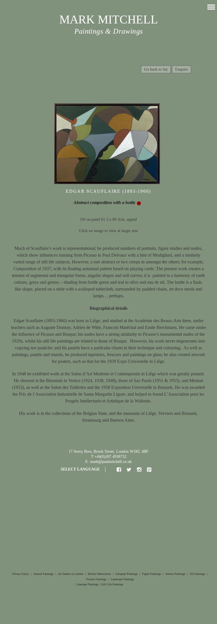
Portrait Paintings (96, 579)
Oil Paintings (197, 573)
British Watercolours (99, 573)
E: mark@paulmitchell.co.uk (108, 462)
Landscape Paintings (122, 579)
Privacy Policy (20, 573)
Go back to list (156, 69)
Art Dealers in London (70, 573)
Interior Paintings (175, 573)
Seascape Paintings (87, 584)
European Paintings (127, 573)
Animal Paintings (43, 573)
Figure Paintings (151, 573)
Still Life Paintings (112, 584)
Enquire (181, 69)
